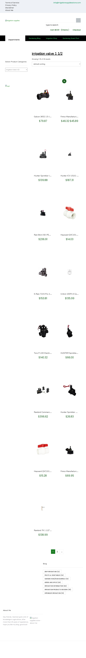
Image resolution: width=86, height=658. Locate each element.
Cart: (54, 30)
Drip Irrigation (52, 572)
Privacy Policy (11, 5)
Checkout (77, 30)
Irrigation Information (56, 586)
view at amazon (43, 110)
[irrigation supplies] (23, 20)
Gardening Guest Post (71, 38)
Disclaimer (9, 8)
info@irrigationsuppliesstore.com (67, 2)
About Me (9, 10)
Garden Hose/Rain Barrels (57, 579)
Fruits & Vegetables (54, 575)
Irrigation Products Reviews (58, 589)
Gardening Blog (34, 38)
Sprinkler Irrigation (54, 593)
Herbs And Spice (53, 582)
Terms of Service (12, 2)
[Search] (78, 20)
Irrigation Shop (51, 38)
